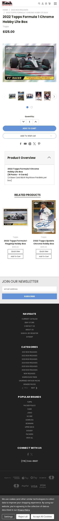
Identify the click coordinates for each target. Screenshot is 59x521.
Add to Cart (15, 256)
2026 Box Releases (29, 370)
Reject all (23, 516)
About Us (30, 329)
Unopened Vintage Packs (29, 381)
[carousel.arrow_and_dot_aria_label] (32, 107)
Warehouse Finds (29, 377)
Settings (8, 516)
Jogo (29, 413)
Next (54, 96)
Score (29, 416)
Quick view (15, 251)
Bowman (29, 423)
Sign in (24, 333)
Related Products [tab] (27, 195)
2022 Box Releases (29, 355)
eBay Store (29, 322)
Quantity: (29, 116)
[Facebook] (20, 143)
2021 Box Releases (29, 352)
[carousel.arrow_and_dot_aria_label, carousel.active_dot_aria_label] (27, 107)
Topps (29, 402)
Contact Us (29, 326)
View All (29, 438)
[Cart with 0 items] (49, 3)
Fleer (29, 409)
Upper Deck (29, 427)
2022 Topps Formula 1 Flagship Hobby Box (15, 242)
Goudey (29, 430)
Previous (5, 96)
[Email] (25, 143)
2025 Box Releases (29, 366)
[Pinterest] (39, 143)
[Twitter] (34, 143)
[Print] (30, 143)
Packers (29, 434)
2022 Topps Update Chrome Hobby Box (43, 242)
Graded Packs (29, 384)
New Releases (29, 373)
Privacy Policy (24, 510)
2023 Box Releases (29, 359)
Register (34, 333)
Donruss (29, 420)
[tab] (29, 158)
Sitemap (29, 337)
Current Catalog (29, 319)
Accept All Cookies (42, 516)
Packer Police (30, 405)
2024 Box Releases (29, 363)
